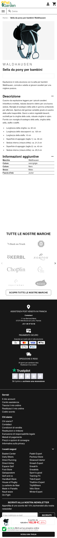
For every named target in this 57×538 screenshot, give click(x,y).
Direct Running (9, 459)
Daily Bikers (8, 456)
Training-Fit (35, 475)
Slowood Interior (37, 459)
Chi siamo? (7, 421)
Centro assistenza (10, 402)
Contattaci (28, 315)
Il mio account (8, 398)
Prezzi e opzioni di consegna (15, 440)
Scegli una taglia (28, 534)
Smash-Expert (36, 463)
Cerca (14, 11)
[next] (55, 263)
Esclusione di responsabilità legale (18, 433)
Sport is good (36, 472)
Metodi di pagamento (12, 437)
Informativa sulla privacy (13, 443)
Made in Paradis (9, 488)
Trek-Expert (35, 478)
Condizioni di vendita (12, 427)
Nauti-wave (7, 491)
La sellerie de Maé (10, 485)
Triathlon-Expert (37, 482)
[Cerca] (9, 11)
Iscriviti (47, 515)
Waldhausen (18, 64)
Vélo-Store (35, 488)
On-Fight (6, 494)
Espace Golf (8, 466)
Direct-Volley (8, 463)
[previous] (2, 263)
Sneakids (34, 469)
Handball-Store (9, 478)
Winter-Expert (36, 491)
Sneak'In (34, 466)
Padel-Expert (36, 453)
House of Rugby (9, 482)
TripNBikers (35, 485)
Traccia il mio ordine (11, 405)
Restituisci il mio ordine (13, 408)
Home (5, 17)
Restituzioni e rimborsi (12, 430)
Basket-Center (9, 453)
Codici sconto (8, 411)
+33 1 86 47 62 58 (28, 324)
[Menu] (3, 11)
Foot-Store (7, 469)
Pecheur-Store (36, 456)
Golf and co (7, 475)
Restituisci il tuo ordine (28, 365)
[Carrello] (54, 4)
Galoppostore (8, 472)
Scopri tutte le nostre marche (28, 292)
